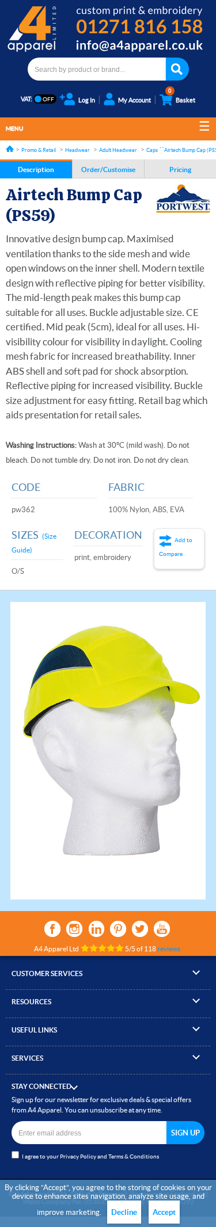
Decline (124, 1212)
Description (36, 169)
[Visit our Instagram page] (74, 929)
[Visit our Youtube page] (162, 929)
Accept (164, 1212)
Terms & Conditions (133, 1156)
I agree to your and (90, 1156)
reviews (168, 948)
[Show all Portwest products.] (183, 198)
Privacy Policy (78, 1156)
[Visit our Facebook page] (52, 929)
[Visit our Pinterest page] (118, 929)
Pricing (180, 169)
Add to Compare (175, 547)
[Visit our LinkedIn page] (96, 929)
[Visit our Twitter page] (140, 929)
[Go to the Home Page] (10, 149)
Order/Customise (108, 169)
